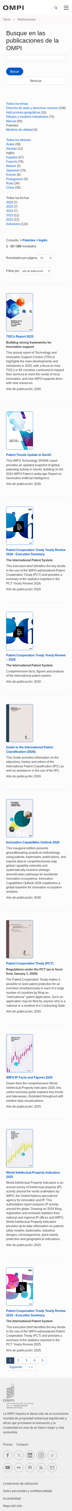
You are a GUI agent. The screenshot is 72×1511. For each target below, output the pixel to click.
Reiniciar (36, 81)
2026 (9, 202)
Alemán (11, 148)
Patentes (28, 240)
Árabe (10, 144)
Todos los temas (17, 103)
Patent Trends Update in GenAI (28, 454)
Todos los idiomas (18, 140)
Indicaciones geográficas (23, 112)
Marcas (11, 121)
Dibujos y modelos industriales (27, 116)
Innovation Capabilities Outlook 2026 (33, 842)
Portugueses (14, 179)
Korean (11, 174)
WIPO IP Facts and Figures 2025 (29, 1077)
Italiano (11, 166)
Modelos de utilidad (19, 129)
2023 (9, 215)
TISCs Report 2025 (19, 336)
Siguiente (15, 1367)
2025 (9, 206)
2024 (9, 210)
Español (11, 157)
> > (31, 1367)
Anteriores (13, 224)
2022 (9, 219)
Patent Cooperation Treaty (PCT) (29, 963)
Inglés (43, 240)
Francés (11, 161)
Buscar (14, 71)
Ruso (9, 183)
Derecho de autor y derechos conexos (32, 108)
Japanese (13, 170)
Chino (10, 187)
